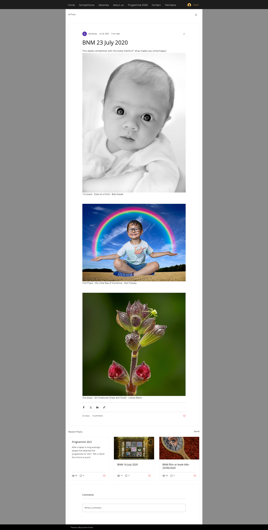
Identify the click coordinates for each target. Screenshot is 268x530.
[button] (196, 15)
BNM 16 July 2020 (127, 464)
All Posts (72, 14)
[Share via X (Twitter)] (90, 407)
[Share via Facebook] (83, 407)
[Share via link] (104, 407)
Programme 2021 (82, 442)
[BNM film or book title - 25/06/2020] (179, 448)
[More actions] (184, 33)
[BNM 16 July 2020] (134, 448)
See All (197, 431)
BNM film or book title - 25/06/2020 (176, 466)
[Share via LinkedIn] (97, 407)
